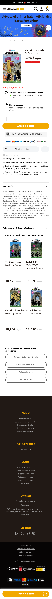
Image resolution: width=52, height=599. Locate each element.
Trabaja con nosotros (25, 428)
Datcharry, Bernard (31, 53)
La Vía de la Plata (33, 310)
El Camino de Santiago (15, 310)
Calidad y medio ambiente (25, 422)
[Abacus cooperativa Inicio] (16, 10)
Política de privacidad (25, 474)
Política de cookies (25, 477)
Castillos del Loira (13, 262)
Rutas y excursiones (28, 41)
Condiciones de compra (25, 470)
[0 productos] (47, 10)
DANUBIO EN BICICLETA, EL (32, 263)
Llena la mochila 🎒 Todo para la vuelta (26, 3)
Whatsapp (25, 505)
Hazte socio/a (25, 449)
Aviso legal (25, 483)
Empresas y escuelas (25, 431)
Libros (5, 41)
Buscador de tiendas (25, 425)
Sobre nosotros (25, 418)
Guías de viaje (14, 41)
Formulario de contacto (25, 501)
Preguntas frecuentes (25, 467)
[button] (41, 9)
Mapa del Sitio (26, 545)
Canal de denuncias (25, 480)
